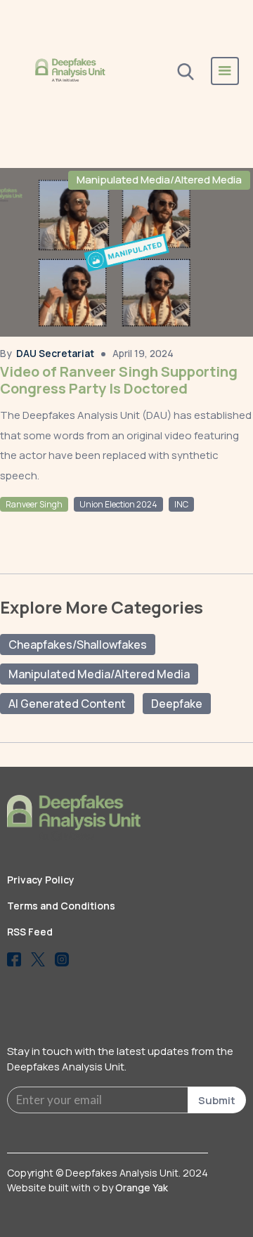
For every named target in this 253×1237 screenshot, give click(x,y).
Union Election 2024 (118, 504)
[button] (225, 71)
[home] (70, 70)
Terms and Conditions (61, 905)
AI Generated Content (67, 703)
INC (181, 504)
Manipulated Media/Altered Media (159, 179)
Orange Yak (141, 1187)
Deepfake (176, 703)
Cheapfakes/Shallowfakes (77, 644)
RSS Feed (30, 931)
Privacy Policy (40, 879)
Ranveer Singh (34, 504)
